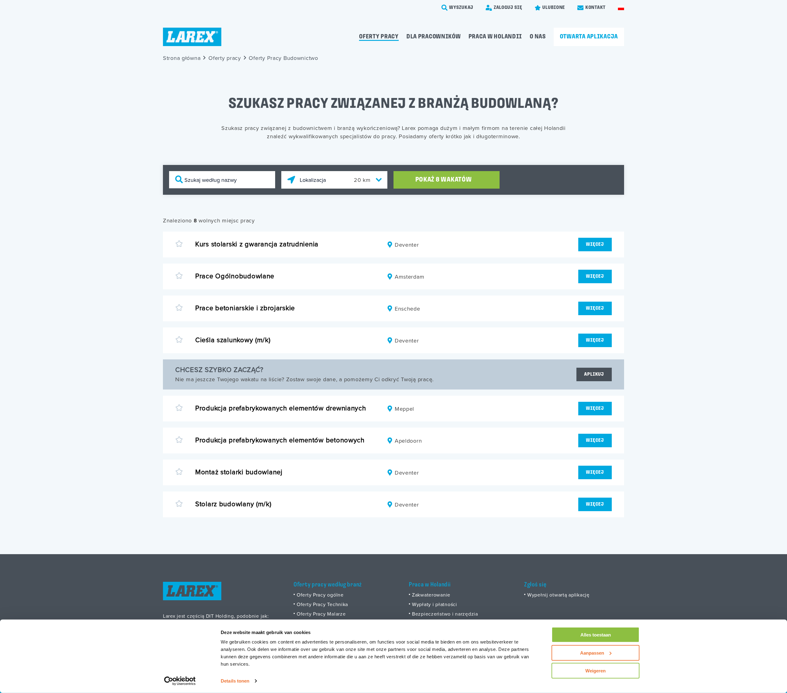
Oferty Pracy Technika (322, 604)
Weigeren (595, 670)
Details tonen (235, 680)
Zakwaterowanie (431, 594)
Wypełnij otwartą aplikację (558, 594)
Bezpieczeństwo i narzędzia (445, 613)
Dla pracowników (433, 37)
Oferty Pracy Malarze (321, 613)
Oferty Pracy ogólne (320, 594)
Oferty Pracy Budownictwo (283, 58)
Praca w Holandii (495, 37)
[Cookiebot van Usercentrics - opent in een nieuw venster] (180, 681)
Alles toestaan (595, 634)
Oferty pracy (379, 37)
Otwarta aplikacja (589, 37)
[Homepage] (192, 37)
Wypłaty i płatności (434, 604)
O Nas (538, 37)
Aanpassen (592, 652)
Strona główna (181, 58)
